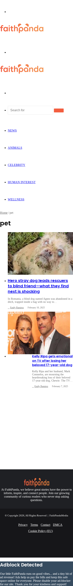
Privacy (23, 524)
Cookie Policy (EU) (40, 531)
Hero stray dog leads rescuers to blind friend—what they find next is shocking (38, 286)
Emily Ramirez (17, 307)
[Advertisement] (36, 427)
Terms (34, 524)
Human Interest (22, 182)
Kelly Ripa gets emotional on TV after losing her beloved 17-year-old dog (52, 360)
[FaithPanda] (21, 32)
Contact (45, 524)
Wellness (16, 199)
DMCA (57, 524)
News (12, 130)
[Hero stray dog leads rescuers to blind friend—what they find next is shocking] (40, 253)
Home (4, 212)
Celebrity (16, 165)
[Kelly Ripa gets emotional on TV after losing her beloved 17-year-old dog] (39, 333)
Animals (15, 147)
